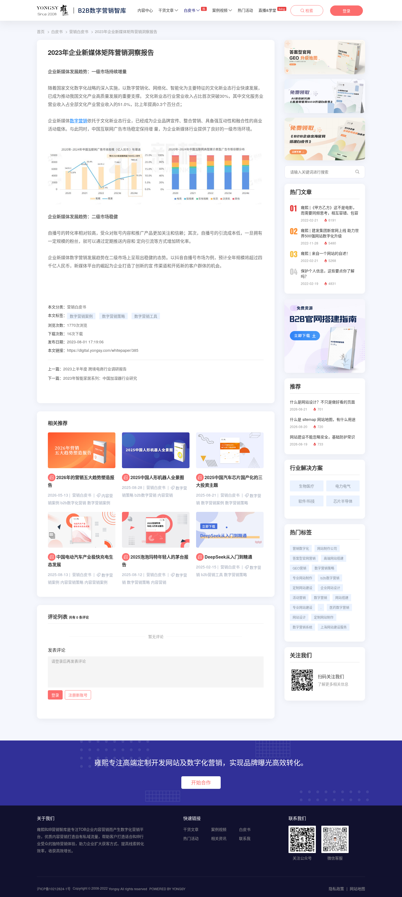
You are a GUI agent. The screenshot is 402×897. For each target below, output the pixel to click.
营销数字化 (301, 548)
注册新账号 (78, 695)
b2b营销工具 (212, 574)
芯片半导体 (343, 501)
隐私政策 (336, 888)
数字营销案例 (81, 316)
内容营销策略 (71, 582)
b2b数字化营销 (73, 503)
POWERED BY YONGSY (167, 888)
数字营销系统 (302, 627)
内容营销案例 (96, 582)
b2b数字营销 (145, 495)
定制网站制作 (324, 617)
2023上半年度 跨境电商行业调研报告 (87, 368)
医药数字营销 (339, 607)
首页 (41, 31)
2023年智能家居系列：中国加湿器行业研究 (92, 378)
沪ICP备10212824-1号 (54, 888)
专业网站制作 (302, 578)
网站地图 (357, 888)
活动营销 (299, 597)
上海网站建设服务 (334, 627)
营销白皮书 (78, 31)
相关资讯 (218, 838)
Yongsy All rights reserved (128, 888)
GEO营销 (299, 568)
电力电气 (343, 486)
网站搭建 (341, 597)
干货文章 (166, 10)
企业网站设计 (330, 587)
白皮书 (194, 10)
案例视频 (220, 10)
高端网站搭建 (333, 558)
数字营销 (78, 120)
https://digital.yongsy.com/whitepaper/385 (102, 350)
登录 (346, 10)
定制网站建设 (302, 587)
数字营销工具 (145, 316)
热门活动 (245, 10)
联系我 (244, 838)
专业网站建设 (302, 607)
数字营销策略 (113, 316)
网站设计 (299, 617)
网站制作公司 (327, 548)
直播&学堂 (271, 10)
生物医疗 (306, 486)
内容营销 (165, 495)
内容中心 (145, 10)
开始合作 (201, 782)
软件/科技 (306, 501)
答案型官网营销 (304, 558)
